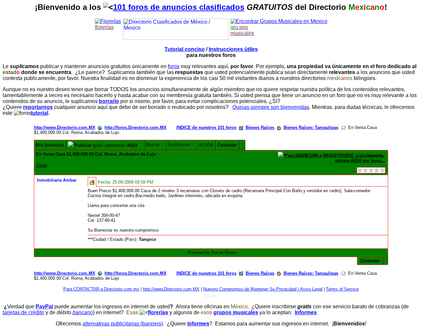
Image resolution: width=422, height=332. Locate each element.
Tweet (41, 165)
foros (173, 66)
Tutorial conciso (185, 49)
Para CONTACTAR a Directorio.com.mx (101, 289)
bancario (83, 312)
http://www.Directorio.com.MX (64, 127)
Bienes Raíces (260, 127)
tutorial (39, 113)
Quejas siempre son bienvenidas (270, 107)
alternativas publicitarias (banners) (122, 323)
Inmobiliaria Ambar (56, 180)
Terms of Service (342, 289)
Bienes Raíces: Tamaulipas (311, 127)
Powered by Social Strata (212, 252)
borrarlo (109, 101)
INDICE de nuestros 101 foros (206, 127)
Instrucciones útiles (233, 49)
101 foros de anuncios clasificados (178, 7)
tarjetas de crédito (23, 312)
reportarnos (38, 107)
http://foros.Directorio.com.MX (135, 127)
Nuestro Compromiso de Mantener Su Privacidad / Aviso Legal (262, 289)
